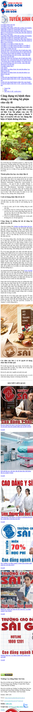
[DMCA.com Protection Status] (7, 675)
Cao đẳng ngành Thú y (7, 66)
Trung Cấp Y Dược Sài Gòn (8, 48)
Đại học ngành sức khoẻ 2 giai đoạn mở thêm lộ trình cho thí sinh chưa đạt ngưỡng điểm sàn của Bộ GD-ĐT (16, 425)
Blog (2, 75)
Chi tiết (3, 429)
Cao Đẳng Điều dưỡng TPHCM (10, 28)
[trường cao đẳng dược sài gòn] (12, 7)
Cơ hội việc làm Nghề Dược (8, 77)
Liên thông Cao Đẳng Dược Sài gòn (11, 69)
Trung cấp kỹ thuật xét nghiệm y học (14, 53)
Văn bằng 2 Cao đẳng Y (23, 45)
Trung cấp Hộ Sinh (8, 56)
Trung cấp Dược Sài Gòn (8, 50)
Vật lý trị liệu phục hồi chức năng (20, 32)
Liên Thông (4, 67)
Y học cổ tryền (28, 270)
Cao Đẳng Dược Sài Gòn (8, 24)
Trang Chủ (7, 88)
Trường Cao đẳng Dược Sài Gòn (23, 226)
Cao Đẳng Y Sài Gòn (7, 26)
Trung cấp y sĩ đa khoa (9, 52)
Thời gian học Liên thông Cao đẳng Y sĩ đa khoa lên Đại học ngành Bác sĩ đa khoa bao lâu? (16, 518)
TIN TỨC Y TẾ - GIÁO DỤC (19, 79)
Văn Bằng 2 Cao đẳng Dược (9, 45)
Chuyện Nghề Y (6, 79)
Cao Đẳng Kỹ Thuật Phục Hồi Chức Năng (18, 31)
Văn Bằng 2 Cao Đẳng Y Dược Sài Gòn (12, 44)
